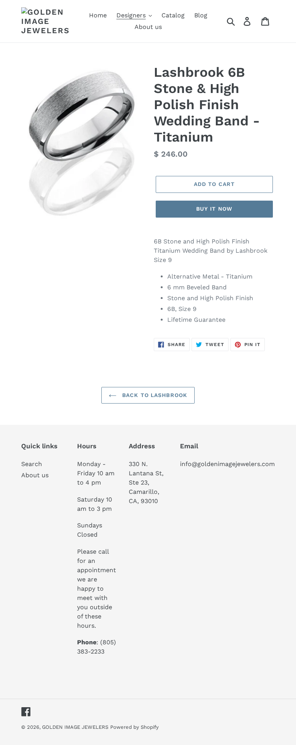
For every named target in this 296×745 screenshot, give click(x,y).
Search (31, 464)
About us (35, 475)
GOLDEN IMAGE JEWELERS (75, 727)
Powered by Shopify (134, 727)
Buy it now (214, 209)
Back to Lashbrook (153, 395)
